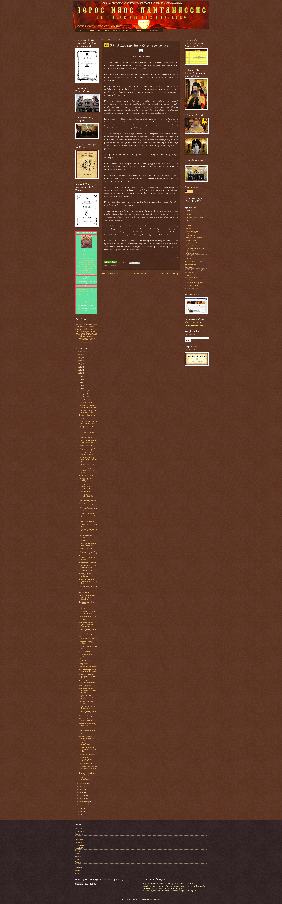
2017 (79, 382)
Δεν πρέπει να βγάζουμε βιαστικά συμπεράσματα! (88, 406)
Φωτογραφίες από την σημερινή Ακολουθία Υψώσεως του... (86, 624)
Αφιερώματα (79, 834)
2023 (79, 364)
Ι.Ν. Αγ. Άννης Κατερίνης (192, 253)
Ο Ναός (77, 859)
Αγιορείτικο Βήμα (190, 220)
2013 (79, 812)
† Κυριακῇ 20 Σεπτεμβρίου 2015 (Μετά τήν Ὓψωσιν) (88, 552)
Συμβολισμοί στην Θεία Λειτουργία (86, 603)
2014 (79, 808)
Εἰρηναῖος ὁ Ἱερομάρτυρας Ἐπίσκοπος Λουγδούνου (86, 260)
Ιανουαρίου (83, 805)
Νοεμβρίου (82, 394)
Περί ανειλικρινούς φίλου (87, 754)
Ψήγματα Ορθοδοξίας (191, 288)
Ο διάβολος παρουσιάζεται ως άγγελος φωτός (87, 411)
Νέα (98, 30)
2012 (79, 815)
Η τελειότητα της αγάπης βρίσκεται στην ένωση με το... (87, 515)
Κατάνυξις (188, 258)
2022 (79, 367)
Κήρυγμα (78, 856)
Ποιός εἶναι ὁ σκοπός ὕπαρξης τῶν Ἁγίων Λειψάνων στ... (86, 496)
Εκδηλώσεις (79, 840)
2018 (79, 379)
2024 (79, 361)
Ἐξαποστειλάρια (84, 540)
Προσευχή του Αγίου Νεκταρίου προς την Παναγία (86, 696)
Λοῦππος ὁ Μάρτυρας (89, 255)
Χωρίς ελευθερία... (85, 592)
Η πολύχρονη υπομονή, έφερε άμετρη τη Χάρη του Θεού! (88, 459)
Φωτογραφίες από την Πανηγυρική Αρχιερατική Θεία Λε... (87, 676)
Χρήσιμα (77, 870)
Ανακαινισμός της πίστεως (87, 501)
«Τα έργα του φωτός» (86, 570)
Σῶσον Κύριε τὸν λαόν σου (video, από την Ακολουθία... (87, 618)
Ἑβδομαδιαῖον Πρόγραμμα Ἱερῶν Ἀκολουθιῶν (87, 441)
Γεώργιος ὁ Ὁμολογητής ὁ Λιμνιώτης (85, 296)
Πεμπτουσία (188, 267)
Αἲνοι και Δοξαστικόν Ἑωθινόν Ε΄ (85, 536)
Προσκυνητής (189, 272)
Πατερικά (113, 265)
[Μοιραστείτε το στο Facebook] (136, 263)
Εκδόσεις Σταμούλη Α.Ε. (192, 240)
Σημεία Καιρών (189, 280)
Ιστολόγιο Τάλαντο (190, 256)
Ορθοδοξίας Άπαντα (191, 264)
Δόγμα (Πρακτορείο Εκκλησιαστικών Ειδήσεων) (193, 236)
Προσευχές (78, 865)
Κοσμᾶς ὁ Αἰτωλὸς (83, 289)
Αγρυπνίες (188, 223)
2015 (79, 388)
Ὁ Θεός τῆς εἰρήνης (85, 491)
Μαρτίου (82, 798)
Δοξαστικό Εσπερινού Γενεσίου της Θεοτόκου (87, 681)
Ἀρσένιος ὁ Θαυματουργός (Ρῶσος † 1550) (86, 302)
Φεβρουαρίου (83, 802)
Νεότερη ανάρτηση (110, 274)
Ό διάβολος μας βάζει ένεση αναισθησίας (88, 774)
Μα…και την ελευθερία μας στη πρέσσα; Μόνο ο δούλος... (87, 470)
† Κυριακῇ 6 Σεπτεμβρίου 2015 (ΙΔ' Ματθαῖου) (87, 719)
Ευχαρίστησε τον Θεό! (86, 402)
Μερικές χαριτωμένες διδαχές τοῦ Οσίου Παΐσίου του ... (85, 575)
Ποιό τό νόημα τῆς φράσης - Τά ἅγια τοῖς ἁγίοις (88, 612)
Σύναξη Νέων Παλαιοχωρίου (86, 342)
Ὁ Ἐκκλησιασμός (84, 651)
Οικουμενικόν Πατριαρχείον (193, 261)
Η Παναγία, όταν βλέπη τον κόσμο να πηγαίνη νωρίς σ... (88, 768)
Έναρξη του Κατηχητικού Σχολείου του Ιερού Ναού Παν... (88, 581)
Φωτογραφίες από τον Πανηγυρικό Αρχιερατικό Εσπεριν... (87, 690)
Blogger (157, 899)
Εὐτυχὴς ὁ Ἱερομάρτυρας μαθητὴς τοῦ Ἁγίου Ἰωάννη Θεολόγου (86, 291)
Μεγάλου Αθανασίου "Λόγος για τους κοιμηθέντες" (88, 453)
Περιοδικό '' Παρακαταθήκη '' (194, 270)
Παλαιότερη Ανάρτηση (170, 274)
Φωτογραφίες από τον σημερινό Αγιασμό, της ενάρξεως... (87, 557)
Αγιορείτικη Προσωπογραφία (194, 217)
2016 (79, 385)
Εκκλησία (91, 30)
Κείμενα (106, 30)
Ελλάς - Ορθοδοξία (191, 246)
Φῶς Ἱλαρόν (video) (85, 686)
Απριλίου (82, 795)
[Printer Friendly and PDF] (110, 262)
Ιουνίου (81, 789)
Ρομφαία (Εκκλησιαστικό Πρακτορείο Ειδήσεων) (192, 276)
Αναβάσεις (188, 225)
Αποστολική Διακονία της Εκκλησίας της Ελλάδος (193, 232)
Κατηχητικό (78, 851)
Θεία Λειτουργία (80, 845)
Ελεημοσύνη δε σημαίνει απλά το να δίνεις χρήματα (87, 416)
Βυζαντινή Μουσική (152, 30)
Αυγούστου (83, 783)
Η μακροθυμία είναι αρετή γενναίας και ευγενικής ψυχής (87, 731)
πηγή (176, 257)
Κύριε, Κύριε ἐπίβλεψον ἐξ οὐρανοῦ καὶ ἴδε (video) (87, 670)
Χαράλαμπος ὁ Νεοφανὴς (86, 274)
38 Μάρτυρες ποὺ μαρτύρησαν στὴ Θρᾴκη (86, 268)
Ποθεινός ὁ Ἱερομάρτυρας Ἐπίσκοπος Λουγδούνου (85, 264)
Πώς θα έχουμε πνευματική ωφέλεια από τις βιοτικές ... (87, 427)
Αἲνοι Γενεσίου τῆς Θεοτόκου (88, 667)
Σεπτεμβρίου (83, 400)
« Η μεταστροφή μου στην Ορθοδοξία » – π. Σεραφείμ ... (87, 597)
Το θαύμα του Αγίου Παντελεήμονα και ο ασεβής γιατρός (86, 738)
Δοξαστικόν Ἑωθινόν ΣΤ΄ (87, 437)
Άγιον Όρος (188, 214)
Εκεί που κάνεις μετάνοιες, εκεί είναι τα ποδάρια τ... (87, 520)
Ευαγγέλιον (116, 30)
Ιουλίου (81, 786)
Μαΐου (81, 792)
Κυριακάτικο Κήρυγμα (86, 445)
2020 (79, 373)
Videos (77, 873)
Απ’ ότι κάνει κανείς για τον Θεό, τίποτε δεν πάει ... (88, 422)
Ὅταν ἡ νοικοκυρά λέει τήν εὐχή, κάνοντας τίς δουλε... (87, 725)
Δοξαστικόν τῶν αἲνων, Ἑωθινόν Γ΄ (86, 702)
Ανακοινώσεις (79, 831)
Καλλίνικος (89, 266)
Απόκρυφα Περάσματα (192, 228)
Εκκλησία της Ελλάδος (192, 243)
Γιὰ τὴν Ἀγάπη (83, 664)
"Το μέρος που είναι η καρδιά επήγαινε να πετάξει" (86, 480)
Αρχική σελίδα (140, 274)
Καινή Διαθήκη (127, 30)
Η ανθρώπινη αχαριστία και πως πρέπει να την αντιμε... (88, 587)
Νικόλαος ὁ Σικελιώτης (89, 272)
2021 (79, 370)
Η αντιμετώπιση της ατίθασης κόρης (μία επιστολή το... (86, 758)
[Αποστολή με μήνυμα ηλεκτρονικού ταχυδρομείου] (130, 263)
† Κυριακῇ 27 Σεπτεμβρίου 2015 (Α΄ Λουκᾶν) (87, 449)
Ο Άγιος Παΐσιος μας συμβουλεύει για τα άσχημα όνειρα (86, 486)
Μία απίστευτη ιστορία (86, 475)
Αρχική (82, 30)
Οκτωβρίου (83, 397)
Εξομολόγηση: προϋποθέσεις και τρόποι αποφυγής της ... (88, 508)
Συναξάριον (139, 30)
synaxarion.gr (86, 313)
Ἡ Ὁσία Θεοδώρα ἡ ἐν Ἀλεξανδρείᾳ (86, 655)
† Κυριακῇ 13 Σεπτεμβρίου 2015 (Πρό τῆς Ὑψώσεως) (88, 637)
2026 (79, 355)
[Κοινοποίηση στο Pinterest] (138, 263)
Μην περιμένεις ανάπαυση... (88, 562)
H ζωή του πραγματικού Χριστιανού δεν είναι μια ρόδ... (87, 749)
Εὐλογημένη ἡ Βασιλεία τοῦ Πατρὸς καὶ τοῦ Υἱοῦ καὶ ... (88, 530)
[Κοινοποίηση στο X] (134, 263)
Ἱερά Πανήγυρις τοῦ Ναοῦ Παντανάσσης (87, 707)
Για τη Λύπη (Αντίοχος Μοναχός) (86, 642)
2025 (79, 358)
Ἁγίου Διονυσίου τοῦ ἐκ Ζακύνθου (87, 298)
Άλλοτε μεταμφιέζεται (86, 763)
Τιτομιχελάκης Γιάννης (192, 285)
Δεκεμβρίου (83, 391)
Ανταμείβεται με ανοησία (87, 504)
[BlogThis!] (132, 263)
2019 (79, 376)
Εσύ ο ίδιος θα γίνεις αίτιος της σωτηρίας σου (87, 566)
